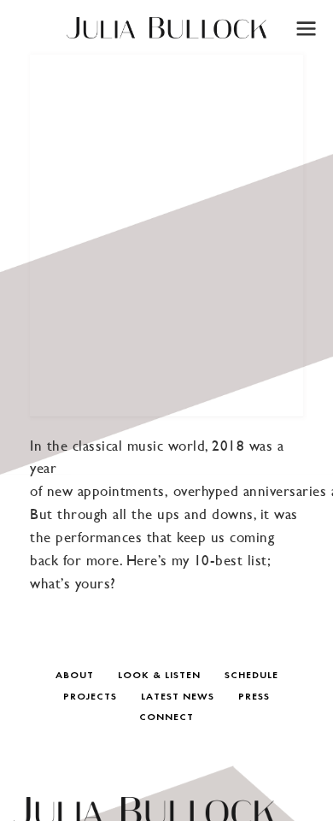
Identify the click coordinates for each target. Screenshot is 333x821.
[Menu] (305, 27)
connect (166, 717)
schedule (251, 675)
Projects (90, 697)
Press (254, 697)
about (75, 675)
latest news (177, 697)
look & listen (159, 675)
